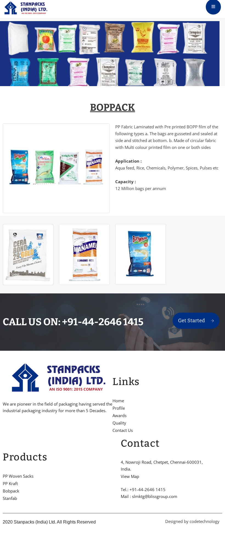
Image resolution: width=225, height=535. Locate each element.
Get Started (191, 321)
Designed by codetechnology (192, 521)
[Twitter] (13, 427)
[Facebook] (4, 427)
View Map (130, 476)
